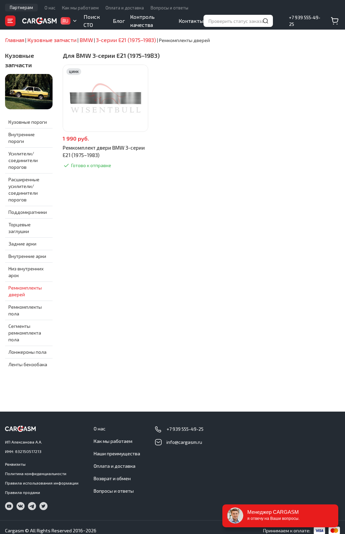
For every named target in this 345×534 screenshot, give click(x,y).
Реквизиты (15, 464)
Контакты (191, 20)
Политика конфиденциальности (35, 473)
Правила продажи (22, 492)
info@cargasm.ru (184, 442)
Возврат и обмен (112, 478)
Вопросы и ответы (169, 7)
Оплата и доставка (124, 7)
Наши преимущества (117, 453)
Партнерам (21, 7)
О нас (49, 7)
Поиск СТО (92, 20)
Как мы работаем (80, 7)
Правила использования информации (42, 483)
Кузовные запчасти (19, 60)
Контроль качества (142, 20)
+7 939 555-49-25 (304, 21)
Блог (119, 20)
